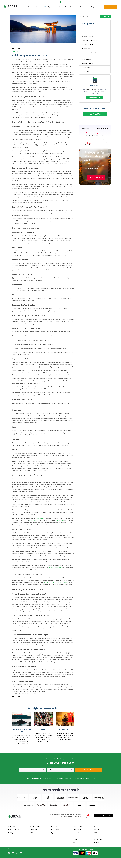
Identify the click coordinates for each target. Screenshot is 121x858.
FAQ (95, 833)
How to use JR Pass (13, 829)
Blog (74, 842)
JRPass (17, 849)
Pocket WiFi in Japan (91, 89)
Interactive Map (77, 826)
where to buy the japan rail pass (61, 759)
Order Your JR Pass (110, 7)
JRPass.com (85, 71)
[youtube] (21, 853)
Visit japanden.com (102, 816)
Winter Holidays (16, 693)
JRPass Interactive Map (56, 567)
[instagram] (17, 853)
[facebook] (13, 48)
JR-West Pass (33, 833)
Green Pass (11, 836)
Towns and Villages (87, 36)
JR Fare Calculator (34, 520)
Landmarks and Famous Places (91, 40)
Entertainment (86, 48)
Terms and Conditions (100, 836)
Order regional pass (35, 826)
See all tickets (68, 778)
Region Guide (33, 829)
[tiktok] (13, 853)
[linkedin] (19, 48)
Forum (75, 839)
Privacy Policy (98, 839)
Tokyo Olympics (86, 60)
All (82, 29)
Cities (83, 33)
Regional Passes (90, 778)
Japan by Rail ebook (57, 833)
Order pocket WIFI (94, 97)
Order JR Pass (12, 826)
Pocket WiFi (60, 520)
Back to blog (15, 51)
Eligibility (10, 833)
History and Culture (87, 44)
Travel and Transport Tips (89, 52)
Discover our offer (95, 177)
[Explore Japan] (14, 816)
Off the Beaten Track (88, 67)
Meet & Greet (55, 829)
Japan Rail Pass (40, 518)
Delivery (96, 829)
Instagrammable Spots (88, 63)
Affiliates (96, 826)
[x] (16, 48)
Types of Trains (77, 833)
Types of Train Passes (79, 836)
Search (104, 17)
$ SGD (114, 2)
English (107, 2)
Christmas (23, 693)
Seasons (84, 56)
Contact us (97, 842)
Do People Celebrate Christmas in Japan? (56, 582)
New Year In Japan (31, 693)
